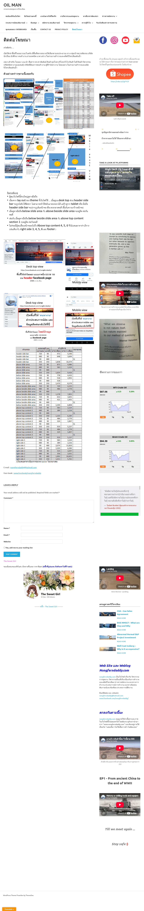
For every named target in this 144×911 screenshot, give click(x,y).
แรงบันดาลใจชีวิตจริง (48, 16)
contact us (45, 29)
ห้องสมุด (34, 23)
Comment (8, 498)
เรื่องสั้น (33, 29)
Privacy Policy (61, 29)
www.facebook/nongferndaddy (27, 473)
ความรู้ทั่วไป (86, 23)
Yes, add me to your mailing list (19, 547)
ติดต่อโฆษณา (77, 29)
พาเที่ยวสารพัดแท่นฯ (90, 16)
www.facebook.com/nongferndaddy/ (113, 698)
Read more (112, 182)
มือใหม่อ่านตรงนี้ (30, 16)
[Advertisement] (119, 211)
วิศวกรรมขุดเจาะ (70, 23)
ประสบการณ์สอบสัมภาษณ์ (15, 23)
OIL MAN (12, 5)
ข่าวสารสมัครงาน (108, 16)
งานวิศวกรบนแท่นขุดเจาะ (69, 16)
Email (7, 535)
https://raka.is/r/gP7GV (120, 81)
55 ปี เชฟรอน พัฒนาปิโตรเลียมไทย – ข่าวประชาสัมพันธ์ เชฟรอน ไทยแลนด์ (121, 169)
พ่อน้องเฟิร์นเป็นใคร (13, 16)
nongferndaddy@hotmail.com (23, 467)
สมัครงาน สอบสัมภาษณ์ (51, 23)
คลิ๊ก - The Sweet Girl (48, 606)
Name (7, 528)
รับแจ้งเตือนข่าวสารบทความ (106, 23)
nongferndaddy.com (107, 677)
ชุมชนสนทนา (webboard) (16, 29)
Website (7, 541)
